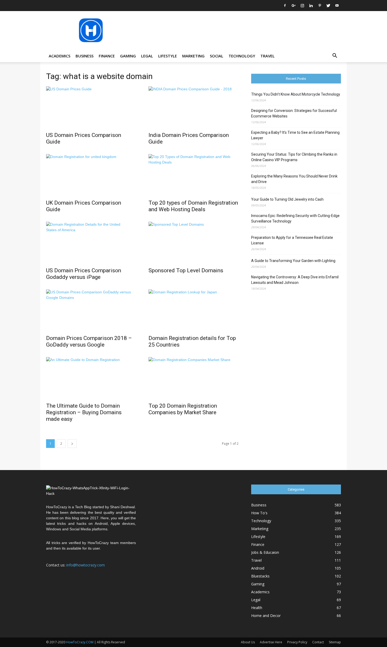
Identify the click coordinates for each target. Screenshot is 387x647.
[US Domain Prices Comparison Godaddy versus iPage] (91, 243)
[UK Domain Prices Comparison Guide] (91, 175)
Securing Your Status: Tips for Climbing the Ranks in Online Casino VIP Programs (294, 157)
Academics (59, 55)
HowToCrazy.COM (79, 642)
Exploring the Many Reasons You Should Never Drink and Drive (294, 179)
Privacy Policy (297, 642)
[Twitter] (328, 5)
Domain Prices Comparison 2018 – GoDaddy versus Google (89, 341)
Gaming (128, 55)
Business (84, 55)
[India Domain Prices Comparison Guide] (193, 107)
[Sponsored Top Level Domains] (193, 243)
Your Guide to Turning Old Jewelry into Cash (287, 199)
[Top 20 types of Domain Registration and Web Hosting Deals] (193, 175)
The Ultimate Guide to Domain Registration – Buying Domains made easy (84, 412)
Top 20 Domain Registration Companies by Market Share (182, 409)
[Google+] (293, 5)
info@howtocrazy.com (85, 564)
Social (216, 55)
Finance (107, 55)
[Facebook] (285, 5)
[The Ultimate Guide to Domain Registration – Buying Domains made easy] (91, 378)
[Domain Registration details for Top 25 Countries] (193, 310)
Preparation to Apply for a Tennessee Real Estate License (292, 240)
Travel (267, 55)
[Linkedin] (311, 5)
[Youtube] (337, 5)
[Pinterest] (320, 5)
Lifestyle (167, 55)
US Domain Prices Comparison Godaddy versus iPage (83, 273)
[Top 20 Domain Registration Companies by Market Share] (193, 378)
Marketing (193, 55)
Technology (242, 55)
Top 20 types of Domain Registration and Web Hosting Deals (193, 206)
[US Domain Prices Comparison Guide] (91, 107)
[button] (334, 56)
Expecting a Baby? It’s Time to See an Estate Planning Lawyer (295, 135)
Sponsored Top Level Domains (185, 270)
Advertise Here (271, 642)
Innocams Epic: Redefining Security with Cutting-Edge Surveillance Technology (295, 218)
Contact (318, 642)
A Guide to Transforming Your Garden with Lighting (293, 261)
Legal (147, 55)
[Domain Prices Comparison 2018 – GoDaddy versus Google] (91, 310)
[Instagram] (302, 5)
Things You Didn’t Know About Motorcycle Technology (295, 94)
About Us (248, 642)
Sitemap (335, 642)
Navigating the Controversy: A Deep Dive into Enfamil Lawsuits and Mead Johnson (295, 280)
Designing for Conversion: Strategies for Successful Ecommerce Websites (294, 113)
